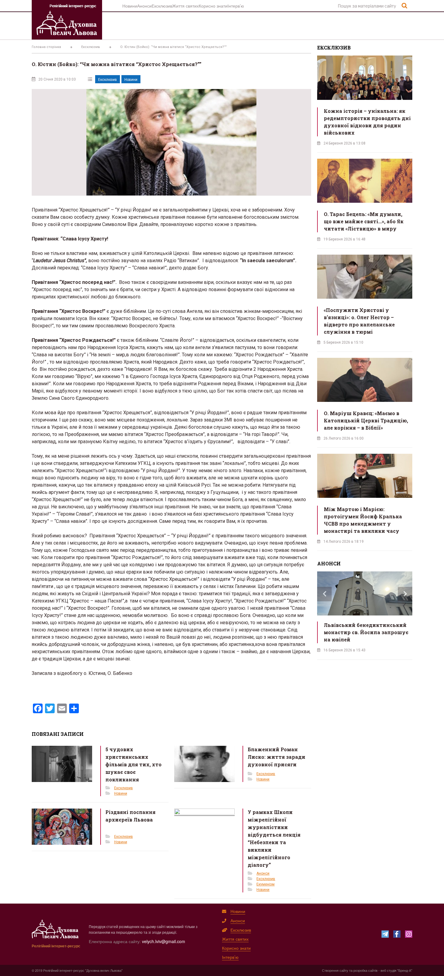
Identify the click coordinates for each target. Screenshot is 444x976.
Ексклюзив (162, 6)
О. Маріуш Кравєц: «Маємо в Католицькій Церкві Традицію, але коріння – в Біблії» (366, 420)
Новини (129, 6)
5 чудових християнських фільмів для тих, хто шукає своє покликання (133, 764)
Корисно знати (213, 6)
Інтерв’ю (235, 6)
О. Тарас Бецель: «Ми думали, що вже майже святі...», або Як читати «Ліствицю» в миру (364, 221)
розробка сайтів (365, 970)
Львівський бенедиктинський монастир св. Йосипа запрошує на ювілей (366, 632)
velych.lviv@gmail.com (163, 941)
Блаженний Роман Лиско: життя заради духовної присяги (276, 757)
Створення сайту (335, 970)
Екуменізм (265, 884)
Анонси (144, 6)
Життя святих (185, 6)
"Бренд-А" (404, 970)
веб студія (388, 970)
